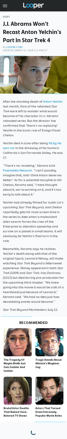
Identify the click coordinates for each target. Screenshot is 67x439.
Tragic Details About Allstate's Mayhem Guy (48, 363)
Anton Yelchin (53, 101)
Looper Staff (14, 47)
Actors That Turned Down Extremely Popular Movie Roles (48, 411)
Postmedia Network (17, 170)
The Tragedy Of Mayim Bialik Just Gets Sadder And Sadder (15, 365)
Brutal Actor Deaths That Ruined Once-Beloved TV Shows (16, 411)
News (6, 17)
